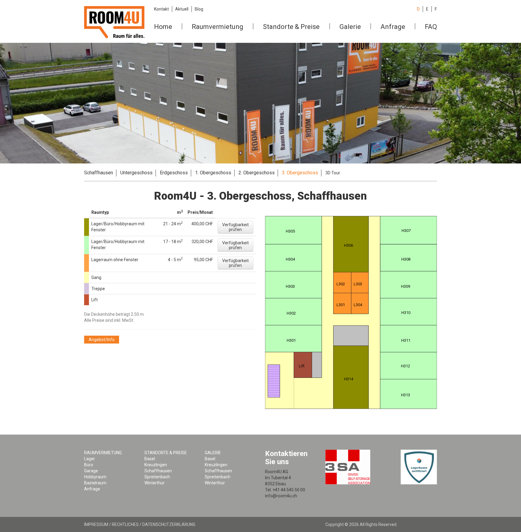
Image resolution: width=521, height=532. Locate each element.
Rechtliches (125, 524)
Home (163, 26)
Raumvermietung (217, 26)
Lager (89, 458)
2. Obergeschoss (256, 173)
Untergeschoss (136, 173)
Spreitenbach (157, 476)
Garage (91, 470)
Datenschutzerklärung (168, 524)
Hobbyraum (95, 476)
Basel (149, 458)
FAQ (431, 26)
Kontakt (161, 9)
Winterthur (154, 482)
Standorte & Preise (291, 26)
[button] (235, 227)
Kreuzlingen (155, 464)
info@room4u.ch (281, 495)
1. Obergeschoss (213, 173)
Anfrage (392, 26)
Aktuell (181, 9)
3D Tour (332, 172)
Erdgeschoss (174, 173)
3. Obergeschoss (300, 173)
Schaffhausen (98, 173)
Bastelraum (95, 482)
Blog (199, 9)
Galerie (350, 26)
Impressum (96, 524)
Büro (88, 464)
